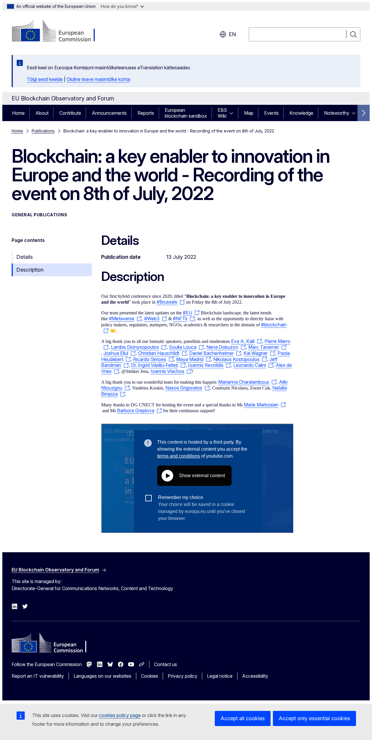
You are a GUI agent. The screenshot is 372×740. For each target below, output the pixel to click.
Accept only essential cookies (314, 718)
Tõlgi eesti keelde (45, 79)
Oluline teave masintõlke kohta (98, 79)
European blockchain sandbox (186, 113)
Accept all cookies (243, 718)
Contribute (70, 113)
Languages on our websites (102, 676)
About (42, 113)
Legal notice (220, 676)
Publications (43, 130)
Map (248, 113)
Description (30, 270)
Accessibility (255, 676)
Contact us (165, 664)
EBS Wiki (222, 113)
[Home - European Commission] (58, 31)
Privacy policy (182, 676)
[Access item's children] (233, 113)
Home (18, 113)
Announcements (109, 113)
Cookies (149, 676)
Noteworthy (336, 113)
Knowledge (301, 113)
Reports (145, 113)
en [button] (232, 34)
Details (24, 257)
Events (271, 113)
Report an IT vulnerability (38, 676)
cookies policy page (120, 715)
